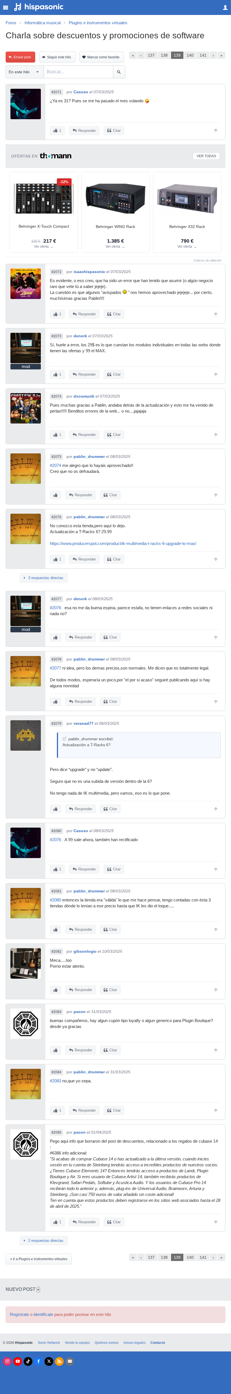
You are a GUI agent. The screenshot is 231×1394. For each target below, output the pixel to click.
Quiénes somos (107, 1343)
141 (203, 55)
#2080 (56, 831)
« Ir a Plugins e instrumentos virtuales (38, 1259)
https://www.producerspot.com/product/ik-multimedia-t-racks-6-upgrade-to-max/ (123, 543)
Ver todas (206, 156)
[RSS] (59, 1361)
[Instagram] (7, 1361)
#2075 (56, 457)
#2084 (56, 1072)
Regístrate (19, 1314)
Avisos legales (134, 1343)
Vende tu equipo (77, 1343)
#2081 (56, 891)
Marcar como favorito (103, 57)
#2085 (56, 1132)
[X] (49, 1361)
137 (151, 55)
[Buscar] (119, 72)
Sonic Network (49, 1343)
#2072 (56, 272)
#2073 (56, 336)
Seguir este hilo (59, 57)
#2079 (56, 724)
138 (164, 55)
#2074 (56, 396)
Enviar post (22, 57)
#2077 (56, 599)
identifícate (43, 1314)
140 (190, 55)
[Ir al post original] (64, 739)
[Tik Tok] (28, 1361)
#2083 (56, 1012)
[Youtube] (17, 1361)
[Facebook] (38, 1361)
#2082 (56, 952)
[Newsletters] (69, 1361)
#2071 (56, 92)
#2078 (56, 659)
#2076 (56, 517)
